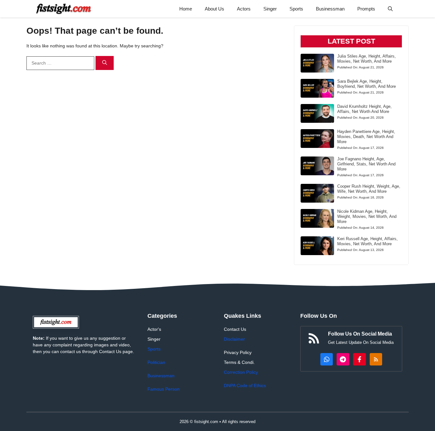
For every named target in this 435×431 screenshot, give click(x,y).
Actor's (154, 329)
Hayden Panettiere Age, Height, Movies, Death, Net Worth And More (366, 136)
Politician (156, 362)
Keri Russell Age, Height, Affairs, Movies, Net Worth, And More (367, 241)
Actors (244, 8)
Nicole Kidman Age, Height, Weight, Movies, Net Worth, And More (366, 216)
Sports (296, 8)
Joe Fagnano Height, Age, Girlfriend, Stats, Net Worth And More (366, 163)
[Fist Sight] (63, 8)
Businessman (330, 8)
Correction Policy (241, 372)
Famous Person (163, 389)
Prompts (366, 8)
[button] (390, 8)
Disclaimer (234, 339)
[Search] (105, 63)
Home (185, 8)
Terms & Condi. (239, 362)
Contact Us (235, 329)
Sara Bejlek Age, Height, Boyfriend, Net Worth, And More (366, 84)
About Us (214, 8)
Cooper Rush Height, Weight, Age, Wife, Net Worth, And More (368, 189)
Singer (270, 8)
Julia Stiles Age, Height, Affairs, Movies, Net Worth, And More (366, 59)
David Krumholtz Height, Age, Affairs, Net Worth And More (364, 109)
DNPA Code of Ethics (245, 385)
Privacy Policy (238, 352)
